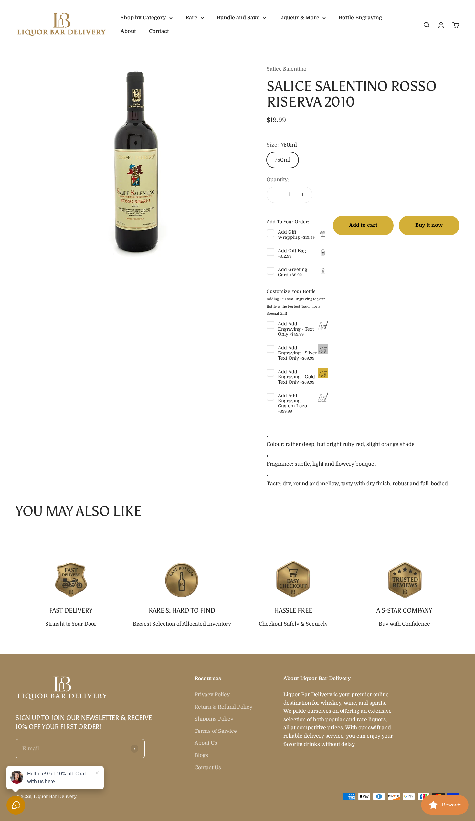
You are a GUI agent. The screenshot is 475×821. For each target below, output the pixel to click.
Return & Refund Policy (223, 707)
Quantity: (278, 180)
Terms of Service (216, 731)
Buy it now (429, 225)
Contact (159, 31)
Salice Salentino (286, 69)
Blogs (201, 755)
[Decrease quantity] (276, 195)
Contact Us (208, 768)
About (128, 31)
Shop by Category (143, 18)
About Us (206, 743)
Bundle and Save (238, 18)
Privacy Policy (212, 695)
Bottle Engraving (360, 18)
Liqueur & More (299, 18)
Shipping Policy (214, 719)
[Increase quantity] (302, 195)
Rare (191, 18)
